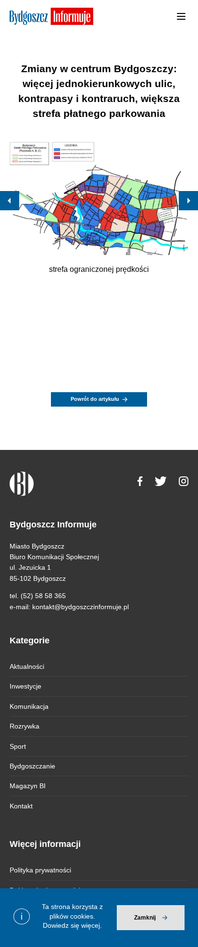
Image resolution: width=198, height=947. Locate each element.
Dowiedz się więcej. (72, 925)
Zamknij (145, 917)
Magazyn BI (28, 786)
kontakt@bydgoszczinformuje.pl (80, 607)
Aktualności (27, 666)
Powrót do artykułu (95, 399)
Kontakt (21, 806)
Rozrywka (24, 726)
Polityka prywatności (40, 870)
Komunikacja (29, 706)
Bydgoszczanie (32, 766)
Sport (18, 746)
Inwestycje (25, 686)
